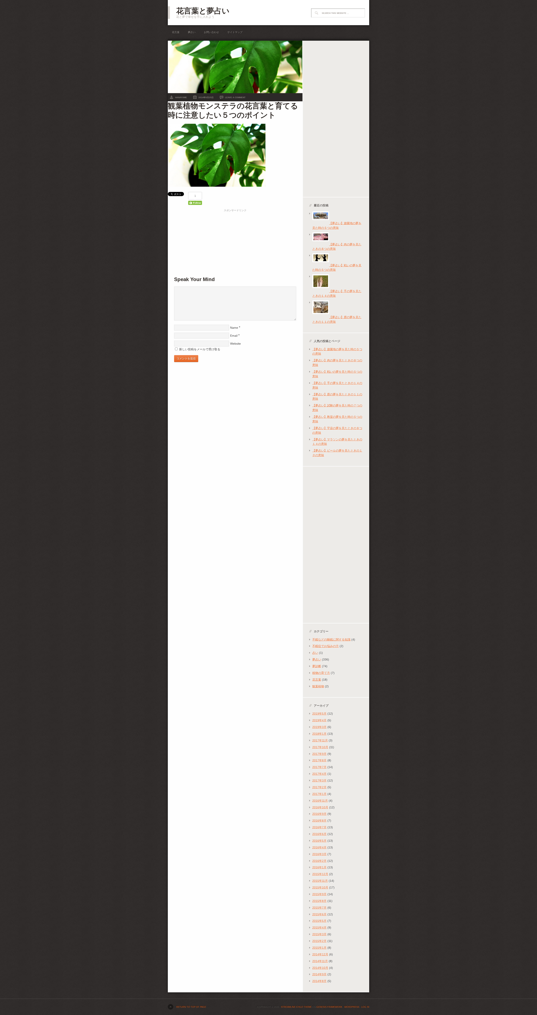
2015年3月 (319, 934)
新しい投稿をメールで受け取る (199, 349)
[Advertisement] (235, 241)
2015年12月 (320, 874)
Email (233, 335)
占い (315, 652)
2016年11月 (320, 800)
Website (235, 343)
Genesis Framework (329, 1007)
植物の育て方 (321, 673)
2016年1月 (319, 867)
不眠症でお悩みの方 (325, 646)
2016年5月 (319, 840)
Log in (365, 1007)
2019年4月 (319, 720)
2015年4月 (319, 927)
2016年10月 (320, 807)
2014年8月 (319, 981)
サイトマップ (234, 32)
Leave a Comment (235, 97)
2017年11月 (320, 740)
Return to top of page (191, 1007)
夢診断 (316, 666)
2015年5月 (319, 920)
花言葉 (176, 32)
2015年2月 (319, 941)
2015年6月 (319, 914)
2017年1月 (319, 794)
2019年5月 (319, 713)
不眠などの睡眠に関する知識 (331, 639)
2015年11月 (320, 880)
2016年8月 (319, 820)
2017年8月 (319, 760)
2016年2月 (319, 861)
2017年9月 (319, 754)
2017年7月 (319, 767)
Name (234, 327)
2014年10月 (320, 967)
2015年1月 (319, 947)
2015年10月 (320, 887)
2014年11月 (320, 961)
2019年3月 (319, 727)
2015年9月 (319, 894)
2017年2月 (319, 787)
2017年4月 (319, 773)
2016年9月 (319, 814)
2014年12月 (320, 954)
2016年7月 (319, 827)
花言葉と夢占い (202, 11)
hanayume (181, 97)
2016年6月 (319, 834)
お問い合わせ (211, 32)
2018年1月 (319, 733)
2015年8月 (319, 901)
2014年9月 (319, 974)
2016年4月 (319, 847)
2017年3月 (319, 780)
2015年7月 (319, 907)
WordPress (351, 1007)
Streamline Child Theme (296, 1007)
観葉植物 (318, 686)
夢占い (192, 32)
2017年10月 (320, 747)
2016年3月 (319, 854)
